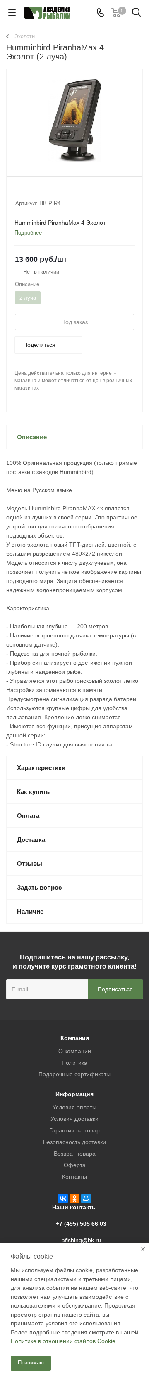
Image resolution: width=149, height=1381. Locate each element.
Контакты (74, 1176)
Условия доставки (74, 1119)
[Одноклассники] (74, 1198)
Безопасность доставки (74, 1142)
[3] (35, 192)
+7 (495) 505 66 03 (81, 1223)
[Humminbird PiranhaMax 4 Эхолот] (74, 120)
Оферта (75, 1165)
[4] (43, 192)
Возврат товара (75, 1153)
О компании (74, 1051)
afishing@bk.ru (81, 1240)
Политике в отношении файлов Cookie (63, 1341)
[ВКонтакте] (63, 1198)
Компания (74, 1038)
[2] (27, 192)
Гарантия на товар (74, 1130)
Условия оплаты (74, 1107)
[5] (51, 192)
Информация (74, 1094)
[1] (19, 192)
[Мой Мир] (86, 1198)
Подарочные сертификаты (74, 1074)
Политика (74, 1062)
